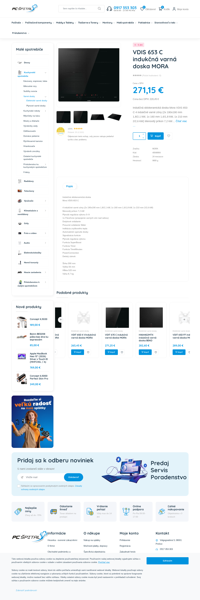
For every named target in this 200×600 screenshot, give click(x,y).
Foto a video (30, 233)
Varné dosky (29, 96)
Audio (26, 243)
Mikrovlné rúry (30, 86)
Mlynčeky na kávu (31, 116)
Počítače (16, 22)
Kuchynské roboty (31, 111)
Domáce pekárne (31, 136)
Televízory (28, 191)
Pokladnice (144, 22)
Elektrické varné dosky (68, 331)
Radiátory (28, 181)
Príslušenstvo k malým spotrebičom (29, 284)
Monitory (107, 22)
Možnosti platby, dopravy (95, 546)
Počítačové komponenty (38, 22)
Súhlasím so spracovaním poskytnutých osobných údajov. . (51, 488)
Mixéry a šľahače (31, 121)
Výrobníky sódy (30, 126)
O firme (51, 546)
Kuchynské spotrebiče (26, 74)
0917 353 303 (166, 549)
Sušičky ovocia (30, 91)
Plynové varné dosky (36, 105)
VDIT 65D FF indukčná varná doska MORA (173, 336)
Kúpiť (157, 136)
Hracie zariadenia (32, 272)
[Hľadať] (99, 8)
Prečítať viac (104, 562)
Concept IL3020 (38, 319)
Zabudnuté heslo (127, 551)
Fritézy (26, 172)
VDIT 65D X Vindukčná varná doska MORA (72, 336)
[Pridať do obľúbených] (168, 136)
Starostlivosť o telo (165, 22)
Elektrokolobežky (32, 252)
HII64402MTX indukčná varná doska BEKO (136, 337)
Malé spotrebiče (125, 22)
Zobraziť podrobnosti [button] (26, 590)
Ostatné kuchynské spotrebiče (32, 157)
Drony (26, 62)
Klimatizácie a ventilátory (28, 212)
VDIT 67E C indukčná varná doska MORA (104, 336)
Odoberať (73, 477)
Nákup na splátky (92, 540)
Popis (69, 186)
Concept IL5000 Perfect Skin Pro (39, 377)
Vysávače (28, 201)
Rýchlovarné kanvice (33, 141)
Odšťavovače (29, 131)
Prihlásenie (125, 540)
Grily (26, 223)
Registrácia (125, 546)
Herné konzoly (30, 262)
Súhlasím (167, 560)
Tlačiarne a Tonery (88, 22)
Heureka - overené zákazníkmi (62, 540)
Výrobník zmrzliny (31, 151)
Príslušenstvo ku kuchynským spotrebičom (35, 165)
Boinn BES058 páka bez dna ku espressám (39, 336)
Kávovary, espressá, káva (35, 81)
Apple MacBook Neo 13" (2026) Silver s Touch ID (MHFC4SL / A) (39, 357)
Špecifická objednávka (94, 551)
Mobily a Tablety (65, 22)
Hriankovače (29, 146)
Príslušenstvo (19, 33)
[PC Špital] (30, 8)
